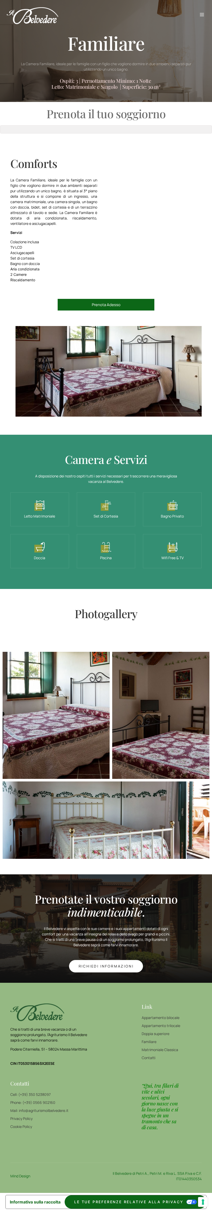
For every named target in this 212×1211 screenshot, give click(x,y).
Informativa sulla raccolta (35, 1202)
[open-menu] (202, 14)
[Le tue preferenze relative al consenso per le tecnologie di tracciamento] (203, 1202)
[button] (56, 715)
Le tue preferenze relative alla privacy (128, 1202)
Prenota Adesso (106, 304)
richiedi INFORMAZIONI (106, 966)
